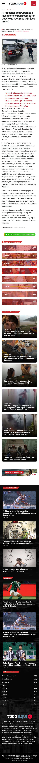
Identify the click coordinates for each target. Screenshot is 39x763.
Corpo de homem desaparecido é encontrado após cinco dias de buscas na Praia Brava (19, 333)
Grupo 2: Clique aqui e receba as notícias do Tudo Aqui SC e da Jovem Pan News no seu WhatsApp (20, 103)
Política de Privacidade (19, 760)
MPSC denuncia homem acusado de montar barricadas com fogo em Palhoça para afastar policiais (18, 432)
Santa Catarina (11, 10)
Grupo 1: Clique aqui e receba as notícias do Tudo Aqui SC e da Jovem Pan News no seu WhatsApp (20, 95)
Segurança (26, 31)
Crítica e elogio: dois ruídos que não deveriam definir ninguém (17, 570)
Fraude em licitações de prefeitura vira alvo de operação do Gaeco (19, 458)
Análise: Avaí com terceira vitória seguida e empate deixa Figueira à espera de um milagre (19, 513)
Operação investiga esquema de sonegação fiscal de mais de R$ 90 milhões (18, 383)
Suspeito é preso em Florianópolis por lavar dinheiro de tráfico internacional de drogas (19, 358)
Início (3, 10)
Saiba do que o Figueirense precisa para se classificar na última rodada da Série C (19, 664)
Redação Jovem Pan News (13, 29)
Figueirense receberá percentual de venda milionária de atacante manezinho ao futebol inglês (19, 604)
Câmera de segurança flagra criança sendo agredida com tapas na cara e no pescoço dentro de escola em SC (19, 408)
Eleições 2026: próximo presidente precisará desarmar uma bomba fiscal (18, 542)
